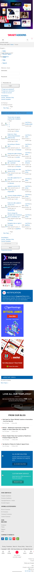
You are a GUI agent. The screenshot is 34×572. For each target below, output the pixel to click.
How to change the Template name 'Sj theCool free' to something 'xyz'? (15, 214)
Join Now (17, 405)
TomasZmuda (11, 210)
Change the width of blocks (15, 153)
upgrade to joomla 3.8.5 (14, 186)
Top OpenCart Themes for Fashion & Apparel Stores (15, 444)
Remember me (7, 82)
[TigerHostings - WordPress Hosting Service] (12, 320)
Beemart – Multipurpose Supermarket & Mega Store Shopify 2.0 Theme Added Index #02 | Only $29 (15, 428)
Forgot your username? (8, 91)
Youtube (17, 538)
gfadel (10, 174)
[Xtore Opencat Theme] (12, 270)
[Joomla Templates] (17, 35)
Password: (4, 76)
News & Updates (5, 423)
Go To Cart (13, 551)
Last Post (27, 122)
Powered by (4, 250)
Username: (4, 70)
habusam (11, 183)
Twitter (10, 538)
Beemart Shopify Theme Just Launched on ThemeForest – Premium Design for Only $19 (17, 436)
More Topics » (4, 382)
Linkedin (6, 538)
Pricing (9, 553)
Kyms (17, 131)
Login (24, 7)
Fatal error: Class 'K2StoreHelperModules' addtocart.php (14, 135)
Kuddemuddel (28, 124)
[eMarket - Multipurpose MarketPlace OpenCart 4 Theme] (12, 353)
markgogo (18, 149)
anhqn (26, 172)
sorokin (18, 157)
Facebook (2, 538)
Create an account (7, 92)
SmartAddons (4, 95)
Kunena (10, 250)
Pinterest (14, 538)
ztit (16, 141)
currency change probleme (15, 195)
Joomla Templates (6, 99)
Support (31, 553)
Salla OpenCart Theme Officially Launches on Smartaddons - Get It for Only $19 (17, 420)
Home (3, 553)
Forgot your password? (8, 89)
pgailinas (18, 228)
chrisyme (18, 166)
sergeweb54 (11, 191)
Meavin (11, 220)
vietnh (26, 136)
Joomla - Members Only (7, 97)
